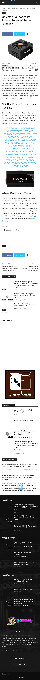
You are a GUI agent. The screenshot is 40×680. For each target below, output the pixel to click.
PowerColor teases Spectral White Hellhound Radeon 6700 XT (30, 68)
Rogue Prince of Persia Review (23, 420)
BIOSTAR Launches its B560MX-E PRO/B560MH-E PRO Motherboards (10, 68)
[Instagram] (20, 664)
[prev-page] (3, 313)
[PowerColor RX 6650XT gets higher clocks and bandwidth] (7, 307)
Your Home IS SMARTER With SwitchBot (21, 490)
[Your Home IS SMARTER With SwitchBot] (7, 545)
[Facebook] (15, 664)
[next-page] (6, 313)
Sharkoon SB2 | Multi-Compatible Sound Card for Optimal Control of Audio (24, 295)
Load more (19, 453)
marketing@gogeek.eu (16, 651)
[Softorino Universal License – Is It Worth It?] (7, 555)
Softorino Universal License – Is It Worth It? (21, 466)
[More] (27, 34)
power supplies (25, 246)
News (8, 8)
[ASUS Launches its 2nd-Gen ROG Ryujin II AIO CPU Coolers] (7, 565)
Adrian (16, 290)
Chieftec (10, 246)
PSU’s (15, 123)
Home (3, 8)
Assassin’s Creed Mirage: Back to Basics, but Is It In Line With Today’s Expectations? (24, 433)
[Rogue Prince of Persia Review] (7, 423)
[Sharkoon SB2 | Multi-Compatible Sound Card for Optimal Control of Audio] (7, 296)
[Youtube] (25, 664)
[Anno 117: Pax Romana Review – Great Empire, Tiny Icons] (7, 413)
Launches (16, 246)
